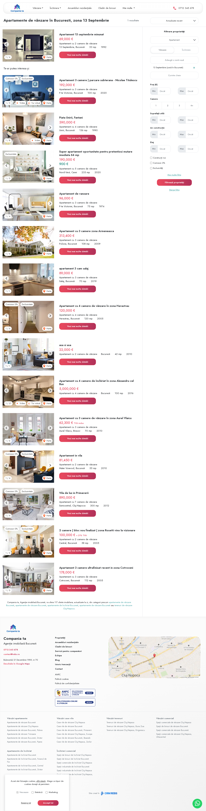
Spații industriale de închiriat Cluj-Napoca (74, 770)
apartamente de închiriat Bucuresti (62, 605)
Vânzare (162, 49)
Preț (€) (154, 84)
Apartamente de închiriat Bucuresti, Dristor (25, 769)
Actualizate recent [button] (174, 20)
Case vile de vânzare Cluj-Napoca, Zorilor (74, 741)
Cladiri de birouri (107, 8)
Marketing (53, 792)
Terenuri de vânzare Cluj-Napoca (120, 722)
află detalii (41, 781)
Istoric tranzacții (62, 664)
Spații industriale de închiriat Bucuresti (73, 766)
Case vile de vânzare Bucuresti (69, 726)
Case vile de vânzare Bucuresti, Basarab (73, 738)
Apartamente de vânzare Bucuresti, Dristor (24, 738)
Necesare (24, 792)
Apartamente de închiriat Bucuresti (21, 755)
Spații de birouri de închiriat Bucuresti (73, 758)
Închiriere (186, 49)
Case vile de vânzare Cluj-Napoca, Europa (74, 734)
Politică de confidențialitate (67, 683)
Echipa (58, 655)
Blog (57, 660)
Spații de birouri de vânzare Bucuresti (172, 726)
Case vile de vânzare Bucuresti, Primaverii (74, 730)
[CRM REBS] (108, 793)
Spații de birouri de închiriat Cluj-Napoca (74, 755)
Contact (59, 668)
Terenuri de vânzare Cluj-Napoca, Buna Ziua (125, 726)
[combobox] (174, 40)
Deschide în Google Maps (17, 663)
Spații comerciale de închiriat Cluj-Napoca (74, 762)
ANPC (58, 674)
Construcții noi (159, 157)
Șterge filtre (174, 189)
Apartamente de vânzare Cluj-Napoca (22, 726)
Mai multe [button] (128, 8)
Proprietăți (60, 637)
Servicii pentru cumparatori (68, 651)
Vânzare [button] (37, 8)
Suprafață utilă (157, 113)
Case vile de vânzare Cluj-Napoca (71, 722)
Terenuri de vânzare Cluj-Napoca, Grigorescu (126, 730)
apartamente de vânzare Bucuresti (30, 605)
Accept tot (48, 802)
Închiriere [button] (54, 8)
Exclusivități (158, 168)
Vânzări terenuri (114, 718)
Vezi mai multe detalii (77, 54)
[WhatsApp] (197, 803)
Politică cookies (62, 679)
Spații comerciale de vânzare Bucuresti (172, 730)
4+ (192, 105)
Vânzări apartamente (17, 718)
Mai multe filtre (174, 174)
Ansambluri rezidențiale (80, 8)
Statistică (38, 792)
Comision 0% (159, 162)
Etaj (152, 142)
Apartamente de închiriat (19, 750)
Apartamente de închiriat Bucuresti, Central (25, 765)
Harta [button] (48, 57)
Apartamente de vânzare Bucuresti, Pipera (24, 741)
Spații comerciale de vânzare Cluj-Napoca (173, 722)
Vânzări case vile (65, 718)
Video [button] (22, 102)
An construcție (157, 127)
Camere (154, 98)
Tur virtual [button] (35, 102)
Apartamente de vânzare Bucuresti (21, 722)
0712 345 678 (186, 8)
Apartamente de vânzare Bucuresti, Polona (24, 730)
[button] (6, 44)
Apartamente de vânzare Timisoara (21, 734)
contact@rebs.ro (12, 654)
